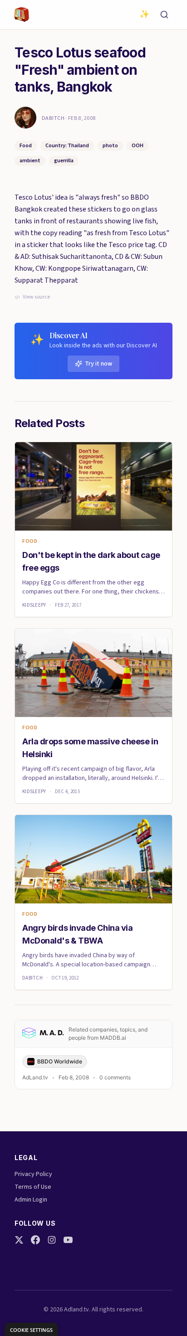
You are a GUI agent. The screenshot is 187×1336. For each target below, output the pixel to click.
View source (36, 297)
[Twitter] (19, 1239)
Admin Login (31, 1199)
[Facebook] (35, 1239)
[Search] (164, 14)
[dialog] (31, 1329)
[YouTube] (68, 1239)
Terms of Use (33, 1187)
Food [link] (29, 541)
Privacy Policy (33, 1174)
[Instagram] (51, 1239)
